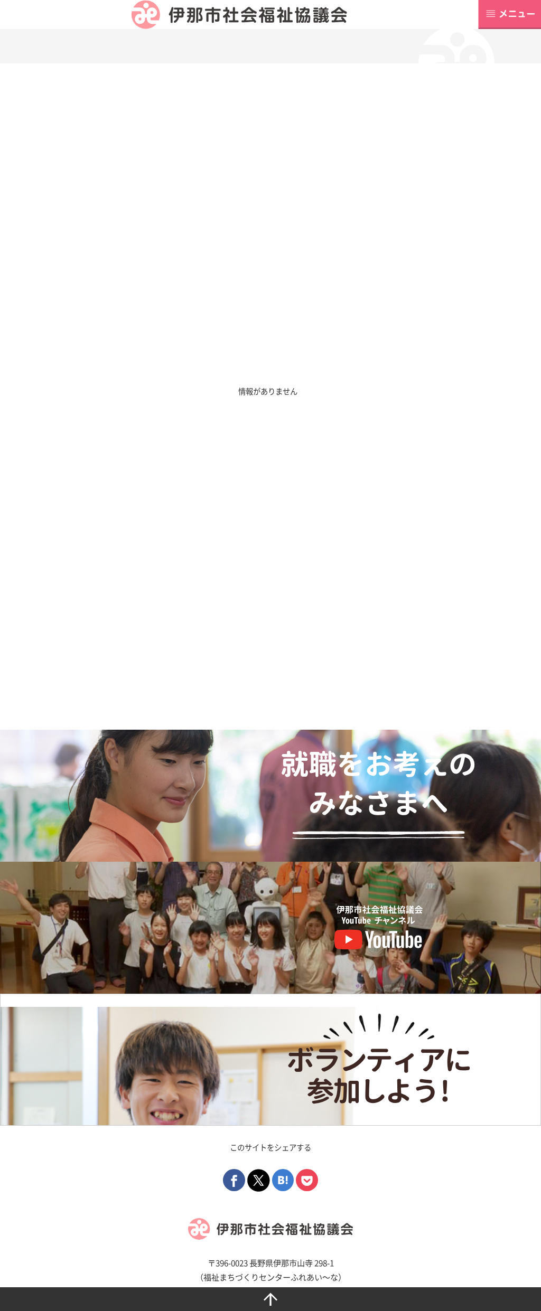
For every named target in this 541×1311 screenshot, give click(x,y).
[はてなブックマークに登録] (283, 1179)
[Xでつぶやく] (258, 1179)
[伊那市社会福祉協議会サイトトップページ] (239, 14)
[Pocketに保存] (307, 1179)
